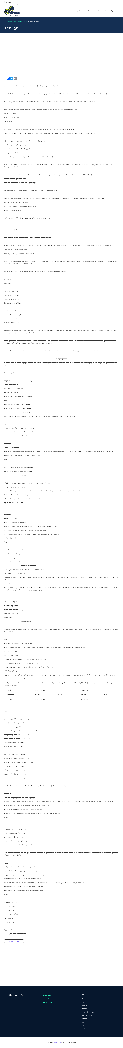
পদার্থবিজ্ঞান (84, 1019)
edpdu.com (57, 1042)
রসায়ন (83, 1022)
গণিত (83, 1025)
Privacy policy (48, 1002)
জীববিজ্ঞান (84, 1029)
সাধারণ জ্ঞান (84, 1005)
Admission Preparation (76, 12)
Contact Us (47, 995)
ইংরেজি (83, 1002)
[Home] (12, 11)
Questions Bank (103, 12)
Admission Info (90, 12)
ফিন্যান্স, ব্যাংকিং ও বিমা (87, 1015)
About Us (46, 999)
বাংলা (83, 999)
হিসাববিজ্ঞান (84, 1009)
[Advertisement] (61, 52)
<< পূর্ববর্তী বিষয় (9, 941)
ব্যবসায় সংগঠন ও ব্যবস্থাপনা (88, 1012)
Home (64, 11)
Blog (112, 11)
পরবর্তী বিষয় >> (18, 941)
